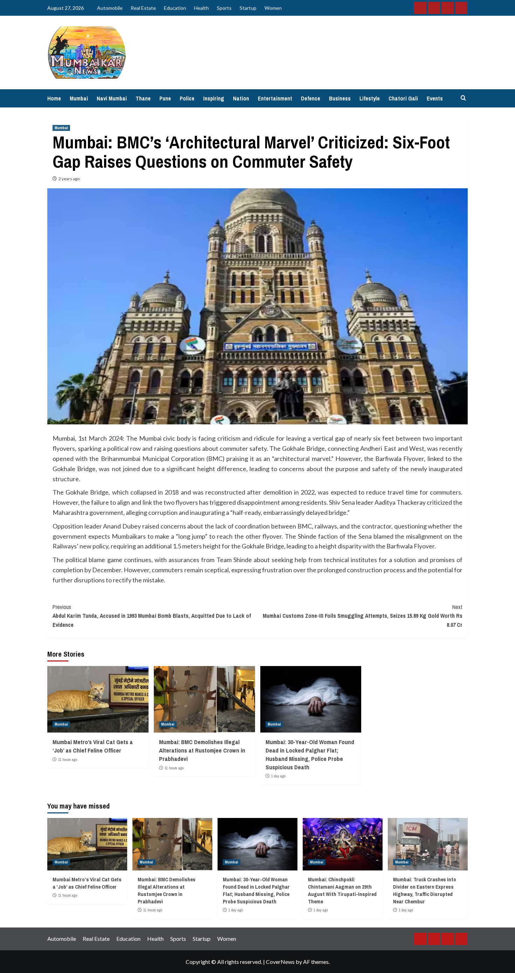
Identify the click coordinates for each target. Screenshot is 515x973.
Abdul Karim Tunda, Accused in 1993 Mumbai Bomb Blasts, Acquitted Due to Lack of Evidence (152, 616)
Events (435, 98)
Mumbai (79, 98)
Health (201, 8)
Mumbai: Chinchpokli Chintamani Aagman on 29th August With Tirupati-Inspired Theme (342, 890)
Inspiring (213, 98)
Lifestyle (369, 98)
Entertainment (275, 98)
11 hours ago (67, 759)
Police (187, 98)
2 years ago (69, 178)
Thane (143, 98)
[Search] (463, 98)
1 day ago (278, 776)
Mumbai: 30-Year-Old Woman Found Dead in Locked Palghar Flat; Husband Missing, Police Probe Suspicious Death (310, 754)
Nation (241, 98)
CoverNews (280, 961)
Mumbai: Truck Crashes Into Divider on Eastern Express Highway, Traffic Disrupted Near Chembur (424, 890)
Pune (165, 98)
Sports (224, 8)
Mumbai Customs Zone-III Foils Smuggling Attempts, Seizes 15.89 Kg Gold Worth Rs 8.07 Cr (362, 616)
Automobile (110, 8)
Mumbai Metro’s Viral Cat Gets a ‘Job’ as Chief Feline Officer (93, 746)
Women (273, 8)
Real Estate (143, 8)
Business (340, 98)
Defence (310, 98)
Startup (248, 8)
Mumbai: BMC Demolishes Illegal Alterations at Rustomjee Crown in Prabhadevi (202, 750)
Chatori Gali (403, 98)
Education (175, 8)
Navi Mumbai (112, 98)
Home (54, 98)
